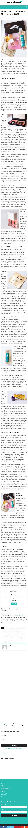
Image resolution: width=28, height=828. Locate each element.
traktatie (23, 637)
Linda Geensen (12, 646)
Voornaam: (3, 735)
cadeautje (3, 633)
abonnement (7, 627)
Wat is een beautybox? (6, 786)
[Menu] (1, 7)
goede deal (22, 633)
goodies (14, 635)
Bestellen (14, 603)
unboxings (20, 615)
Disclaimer (3, 794)
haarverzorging (21, 635)
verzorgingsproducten (11, 642)
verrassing (9, 639)
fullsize (8, 633)
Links (2, 796)
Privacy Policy (4, 793)
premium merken (17, 637)
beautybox (23, 627)
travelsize (3, 639)
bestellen (15, 631)
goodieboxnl (9, 635)
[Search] (26, 7)
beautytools (9, 631)
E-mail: (2, 739)
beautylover (11, 629)
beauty (12, 627)
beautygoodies (4, 629)
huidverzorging (4, 637)
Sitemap (3, 791)
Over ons (3, 783)
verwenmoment (15, 639)
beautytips (4, 631)
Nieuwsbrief (3, 790)
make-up (10, 637)
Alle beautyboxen (5, 788)
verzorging (4, 642)
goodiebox (4, 635)
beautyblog (18, 627)
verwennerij (22, 639)
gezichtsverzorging (14, 633)
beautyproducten (18, 629)
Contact (2, 785)
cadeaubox (20, 631)
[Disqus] (14, 669)
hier (16, 621)
